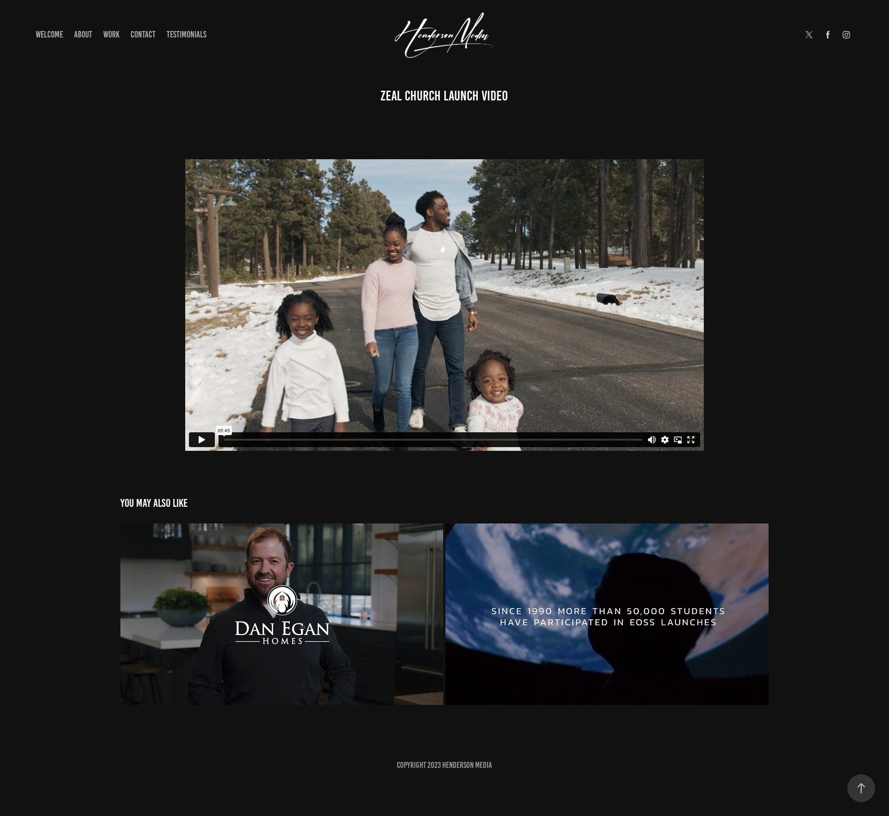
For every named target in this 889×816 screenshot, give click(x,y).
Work (111, 34)
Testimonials (187, 34)
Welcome (49, 34)
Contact (143, 34)
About (83, 34)
